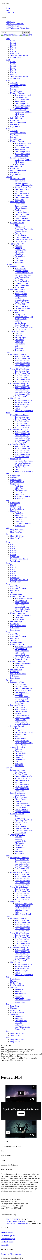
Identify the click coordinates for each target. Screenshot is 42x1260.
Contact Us (10, 12)
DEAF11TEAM (12, 1219)
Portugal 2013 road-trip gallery (17, 1223)
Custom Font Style (8, 1239)
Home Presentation (8, 1232)
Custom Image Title (8, 1236)
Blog (7, 10)
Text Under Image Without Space (18, 28)
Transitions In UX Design (15, 1221)
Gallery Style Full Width (15, 24)
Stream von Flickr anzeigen (11, 1254)
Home (8, 8)
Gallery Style (10, 22)
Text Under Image (12, 26)
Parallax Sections (7, 1242)
